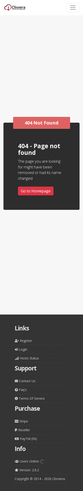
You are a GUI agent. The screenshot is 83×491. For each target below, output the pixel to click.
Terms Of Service (31, 398)
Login (22, 349)
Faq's (22, 389)
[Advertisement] (41, 79)
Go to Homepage (35, 191)
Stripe (23, 421)
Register (25, 340)
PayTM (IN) (28, 438)
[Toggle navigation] (72, 7)
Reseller (23, 430)
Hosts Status (29, 358)
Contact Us (27, 381)
